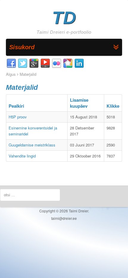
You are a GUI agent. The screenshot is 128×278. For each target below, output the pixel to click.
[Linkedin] (79, 63)
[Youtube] (45, 63)
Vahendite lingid (22, 156)
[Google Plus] (34, 63)
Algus (11, 74)
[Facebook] (11, 63)
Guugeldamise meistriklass (32, 145)
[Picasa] (68, 63)
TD (64, 18)
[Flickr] (56, 63)
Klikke (113, 106)
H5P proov (18, 117)
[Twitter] (22, 63)
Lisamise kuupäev (79, 103)
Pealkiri (16, 106)
